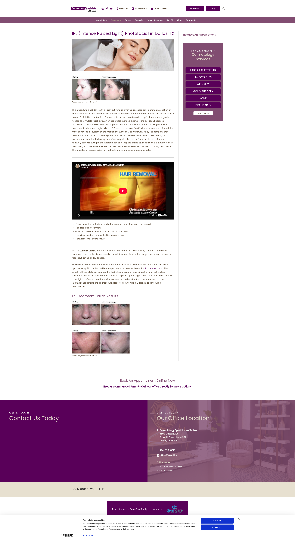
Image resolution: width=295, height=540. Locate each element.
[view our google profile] (103, 9)
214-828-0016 (167, 450)
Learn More (203, 113)
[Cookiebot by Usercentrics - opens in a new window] (67, 535)
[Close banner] (239, 519)
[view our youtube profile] (111, 9)
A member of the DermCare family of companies (137, 509)
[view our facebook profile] (107, 9)
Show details (88, 535)
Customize (215, 527)
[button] (195, 8)
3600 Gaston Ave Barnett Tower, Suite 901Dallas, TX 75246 (173, 437)
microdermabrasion (153, 268)
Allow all (217, 521)
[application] (106, 20)
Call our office (150, 386)
